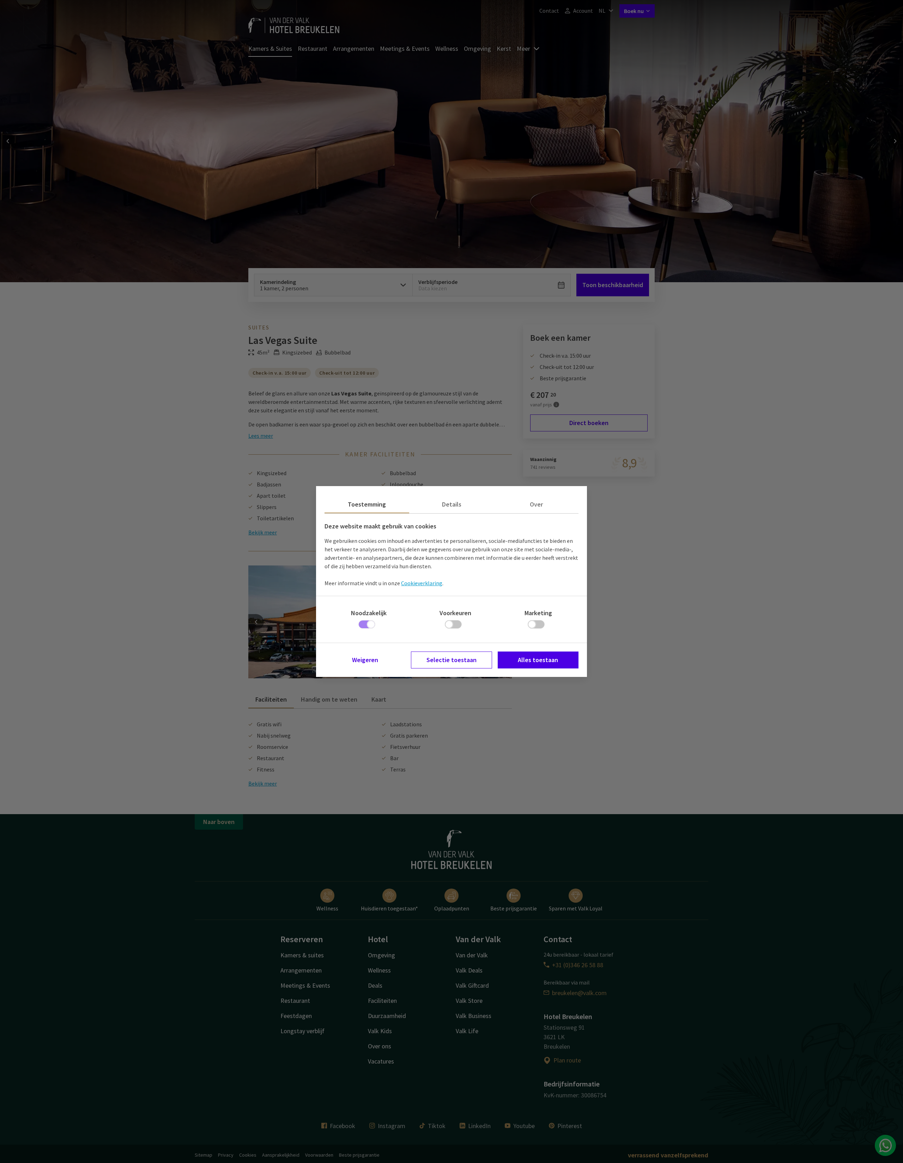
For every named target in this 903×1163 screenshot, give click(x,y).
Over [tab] (536, 504)
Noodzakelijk (369, 613)
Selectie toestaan (451, 660)
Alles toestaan (538, 660)
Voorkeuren (455, 613)
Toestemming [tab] (367, 504)
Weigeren (365, 660)
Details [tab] (451, 504)
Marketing (538, 613)
